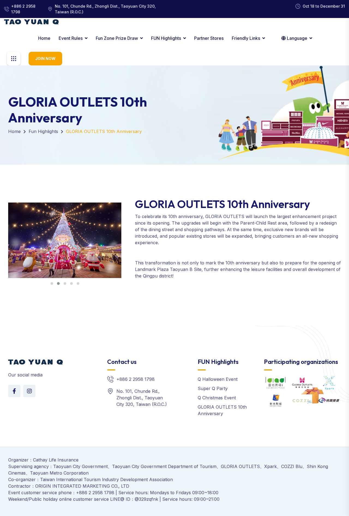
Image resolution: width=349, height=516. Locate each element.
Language (297, 38)
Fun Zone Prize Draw (117, 38)
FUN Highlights (166, 38)
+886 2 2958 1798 (23, 9)
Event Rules (71, 38)
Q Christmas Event (217, 397)
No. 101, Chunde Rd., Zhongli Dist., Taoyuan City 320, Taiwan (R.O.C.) (105, 9)
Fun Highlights (43, 131)
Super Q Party (213, 388)
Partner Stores (209, 38)
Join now (45, 58)
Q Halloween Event (217, 379)
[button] (52, 283)
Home (44, 38)
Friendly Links (246, 38)
